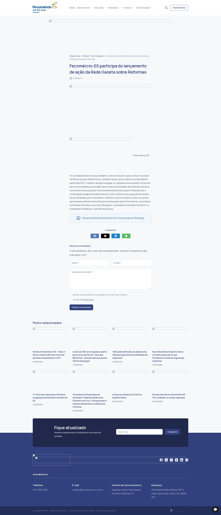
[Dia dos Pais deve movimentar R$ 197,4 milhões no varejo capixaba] (170, 380)
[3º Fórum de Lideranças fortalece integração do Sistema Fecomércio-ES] (51, 380)
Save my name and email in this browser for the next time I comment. (100, 295)
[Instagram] (171, 459)
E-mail (117, 263)
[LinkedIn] (116, 236)
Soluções (99, 7)
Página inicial (75, 56)
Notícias (85, 56)
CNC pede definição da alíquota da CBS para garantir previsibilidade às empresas (130, 354)
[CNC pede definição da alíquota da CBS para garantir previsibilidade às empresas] (130, 337)
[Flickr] (186, 459)
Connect (127, 7)
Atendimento (179, 7)
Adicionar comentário (81, 272)
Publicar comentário (81, 307)
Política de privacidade (106, 510)
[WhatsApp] (126, 236)
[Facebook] (95, 236)
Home (72, 7)
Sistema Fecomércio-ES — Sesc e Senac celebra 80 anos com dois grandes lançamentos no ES (49, 354)
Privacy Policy (88, 299)
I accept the (83, 299)
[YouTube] (176, 459)
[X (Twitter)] (105, 236)
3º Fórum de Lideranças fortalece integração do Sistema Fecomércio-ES (50, 397)
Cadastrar (172, 431)
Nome (74, 263)
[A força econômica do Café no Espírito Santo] (130, 380)
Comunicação (143, 7)
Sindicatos (113, 7)
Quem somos (83, 7)
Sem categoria (97, 56)
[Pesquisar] (166, 7)
